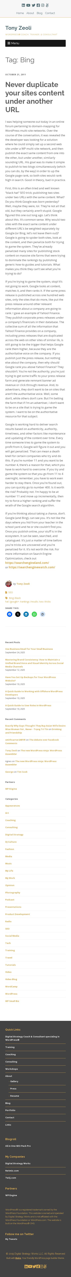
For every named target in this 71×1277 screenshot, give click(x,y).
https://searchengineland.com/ (27, 563)
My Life (9, 870)
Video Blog (11, 979)
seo (42, 601)
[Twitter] (33, 5)
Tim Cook (22, 771)
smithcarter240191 (15, 739)
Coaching (10, 820)
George (9, 771)
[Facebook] (38, 5)
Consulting (11, 827)
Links (8, 1125)
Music (8, 863)
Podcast (9, 899)
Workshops (11, 1069)
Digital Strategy (14, 834)
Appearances (12, 805)
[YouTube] (28, 5)
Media (8, 856)
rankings (25, 601)
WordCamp (11, 986)
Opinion (9, 885)
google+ (14, 601)
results (34, 601)
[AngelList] (47, 5)
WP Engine (11, 788)
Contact (50, 13)
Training (10, 950)
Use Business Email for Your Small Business (29, 648)
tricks (48, 601)
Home (20, 13)
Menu (15, 43)
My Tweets (11, 1239)
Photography (12, 892)
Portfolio (10, 1110)
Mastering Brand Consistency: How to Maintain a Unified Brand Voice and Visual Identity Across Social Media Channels (34, 663)
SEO (10, 592)
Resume (14, 1096)
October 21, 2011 (15, 74)
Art (7, 812)
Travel (8, 957)
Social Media (12, 935)
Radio (8, 921)
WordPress (11, 993)
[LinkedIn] (24, 5)
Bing (11, 598)
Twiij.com (10, 1178)
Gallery (14, 1081)
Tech (8, 943)
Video (8, 971)
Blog (39, 13)
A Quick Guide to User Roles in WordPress (28, 705)
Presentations (13, 906)
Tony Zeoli (18, 28)
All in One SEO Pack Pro (18, 1146)
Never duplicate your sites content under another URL (34, 97)
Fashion (9, 849)
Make (18, 1258)
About (30, 13)
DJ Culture (11, 841)
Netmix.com (12, 1170)
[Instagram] (42, 5)
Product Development (17, 914)
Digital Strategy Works (17, 1163)
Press (13, 1088)
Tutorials (10, 964)
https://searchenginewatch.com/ (32, 567)
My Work (10, 877)
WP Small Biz (12, 1001)
